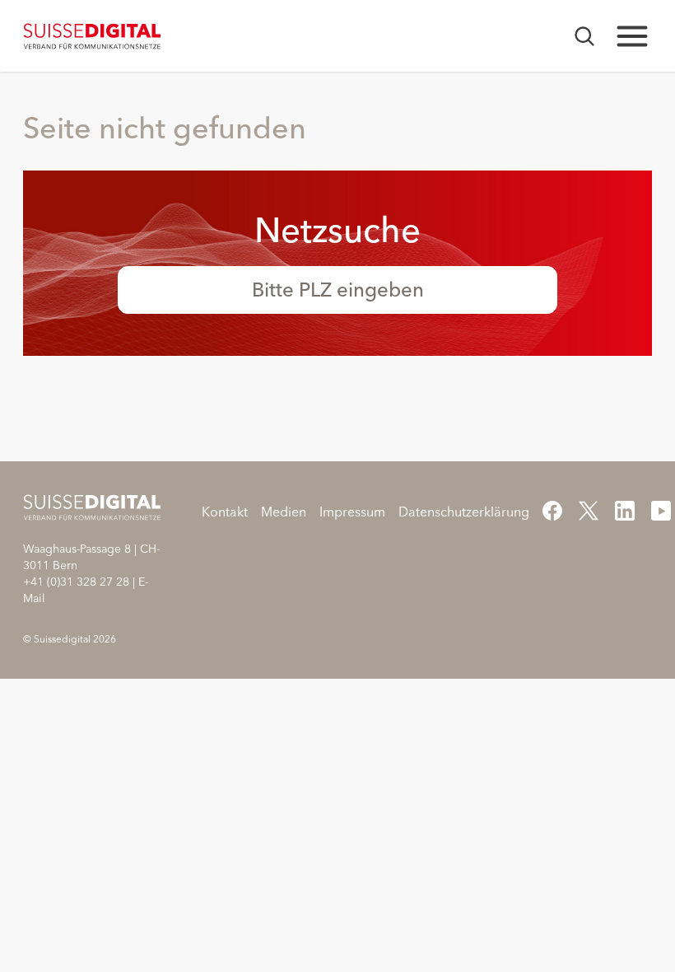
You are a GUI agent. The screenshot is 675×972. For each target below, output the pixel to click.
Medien (283, 511)
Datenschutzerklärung (463, 511)
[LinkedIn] (625, 511)
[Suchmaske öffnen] (584, 36)
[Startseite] (92, 36)
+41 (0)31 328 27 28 (76, 581)
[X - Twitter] (588, 511)
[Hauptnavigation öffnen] (632, 36)
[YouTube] (661, 511)
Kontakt (225, 511)
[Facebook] (552, 511)
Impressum (352, 511)
